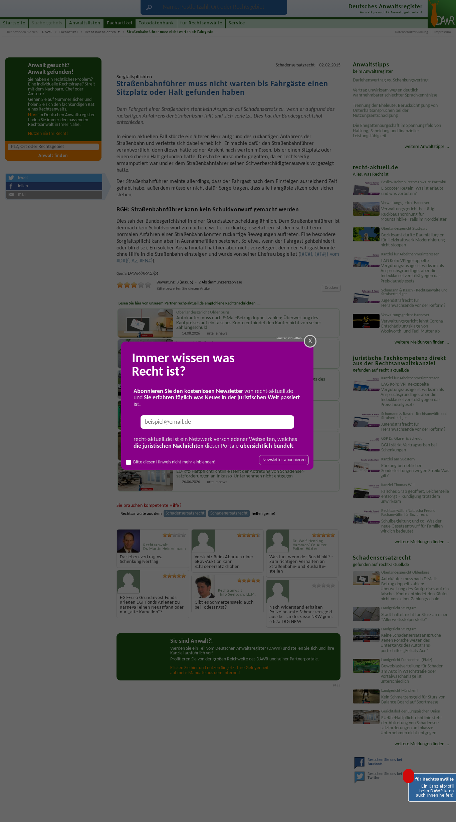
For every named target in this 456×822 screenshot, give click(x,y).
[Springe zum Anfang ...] (444, 810)
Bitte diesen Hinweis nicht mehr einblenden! (174, 462)
